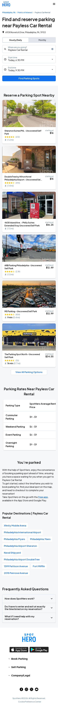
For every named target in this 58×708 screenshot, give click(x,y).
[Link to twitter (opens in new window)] (31, 690)
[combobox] (29, 49)
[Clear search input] (52, 49)
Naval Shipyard (12, 552)
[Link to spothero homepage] (29, 638)
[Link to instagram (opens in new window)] (26, 690)
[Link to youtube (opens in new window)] (36, 690)
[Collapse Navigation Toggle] (54, 4)
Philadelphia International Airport (22, 532)
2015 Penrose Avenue (16, 573)
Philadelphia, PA (8, 12)
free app (43, 497)
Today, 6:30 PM (16, 60)
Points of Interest (25, 12)
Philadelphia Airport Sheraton (20, 545)
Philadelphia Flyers (14, 539)
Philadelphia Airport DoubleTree (22, 559)
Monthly (42, 40)
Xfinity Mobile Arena (15, 525)
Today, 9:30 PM (16, 70)
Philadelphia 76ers (40, 539)
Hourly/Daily (15, 40)
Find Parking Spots (29, 78)
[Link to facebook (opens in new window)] (21, 690)
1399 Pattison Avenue (16, 566)
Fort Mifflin (39, 566)
